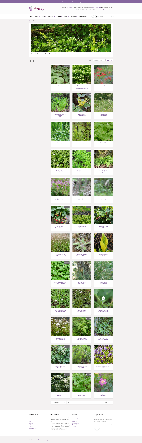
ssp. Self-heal (103, 366)
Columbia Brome (103, 115)
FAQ (30, 425)
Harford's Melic (82, 283)
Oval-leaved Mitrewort (103, 338)
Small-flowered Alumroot (60, 255)
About (65, 16)
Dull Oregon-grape (82, 115)
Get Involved (82, 16)
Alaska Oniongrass (103, 283)
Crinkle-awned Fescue (103, 199)
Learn (30, 421)
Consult (59, 16)
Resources (73, 16)
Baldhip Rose (103, 394)
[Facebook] (95, 429)
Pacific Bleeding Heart (60, 199)
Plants (36, 16)
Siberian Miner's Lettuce (60, 171)
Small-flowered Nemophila (103, 311)
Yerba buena (82, 171)
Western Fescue (82, 199)
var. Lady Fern (60, 115)
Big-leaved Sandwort (60, 311)
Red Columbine (103, 86)
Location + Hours (33, 428)
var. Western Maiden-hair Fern (82, 87)
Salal (103, 227)
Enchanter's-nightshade (103, 143)
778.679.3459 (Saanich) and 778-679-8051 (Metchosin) (89, 10)
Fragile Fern (103, 171)
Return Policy (75, 421)
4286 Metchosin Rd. (96, 7)
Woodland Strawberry (60, 227)
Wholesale (50, 16)
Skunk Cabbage (103, 255)
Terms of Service (75, 425)
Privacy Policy (75, 419)
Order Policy (75, 418)
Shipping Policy (75, 423)
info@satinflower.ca (109, 10)
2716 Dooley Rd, (70, 7)
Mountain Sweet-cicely (82, 338)
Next (106, 402)
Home (31, 16)
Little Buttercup (82, 394)
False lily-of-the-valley (60, 283)
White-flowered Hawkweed (82, 255)
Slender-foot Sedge (60, 143)
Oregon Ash (82, 227)
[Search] (111, 16)
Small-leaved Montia (81, 311)
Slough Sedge (82, 143)
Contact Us (74, 426)
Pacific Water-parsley (60, 338)
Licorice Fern (60, 366)
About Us (31, 423)
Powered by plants (47, 440)
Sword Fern (82, 366)
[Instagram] (98, 429)
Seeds (43, 16)
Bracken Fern (60, 394)
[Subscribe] (111, 425)
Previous (57, 402)
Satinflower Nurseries (37, 440)
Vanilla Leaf (60, 86)
